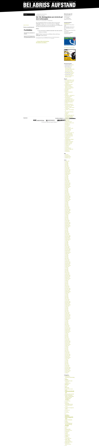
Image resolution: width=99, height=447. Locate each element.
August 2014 (67, 319)
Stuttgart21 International (69, 141)
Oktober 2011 (67, 356)
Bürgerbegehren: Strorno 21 (69, 99)
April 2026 (66, 165)
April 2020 (66, 244)
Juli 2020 (66, 241)
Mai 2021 (66, 230)
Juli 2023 (66, 201)
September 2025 (68, 173)
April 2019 (66, 257)
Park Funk (67, 126)
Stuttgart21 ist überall (68, 142)
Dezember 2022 (67, 209)
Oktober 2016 (67, 290)
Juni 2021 (66, 229)
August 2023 (67, 200)
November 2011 (67, 355)
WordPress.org (67, 157)
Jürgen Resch (67, 412)
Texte (35, 1)
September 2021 (68, 225)
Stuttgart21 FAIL (68, 140)
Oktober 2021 (67, 224)
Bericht (67, 384)
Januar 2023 (67, 208)
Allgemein (46, 37)
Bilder (66, 386)
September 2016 (68, 291)
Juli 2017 (66, 280)
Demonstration (69, 392)
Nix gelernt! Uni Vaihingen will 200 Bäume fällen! (69, 75)
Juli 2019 (66, 254)
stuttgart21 (66, 432)
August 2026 (67, 161)
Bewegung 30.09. (68, 88)
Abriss (66, 378)
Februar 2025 (67, 180)
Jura (32, 1)
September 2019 (68, 252)
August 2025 (67, 174)
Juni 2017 (66, 281)
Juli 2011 (66, 359)
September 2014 (68, 318)
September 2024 (68, 186)
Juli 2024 (66, 188)
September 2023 (68, 199)
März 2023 (67, 206)
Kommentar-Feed (68, 156)
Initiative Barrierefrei (68, 121)
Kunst (50, 1)
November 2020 (67, 236)
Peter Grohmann (68, 419)
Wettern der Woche (68, 441)
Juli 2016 (66, 293)
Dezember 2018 (67, 262)
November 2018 (67, 263)
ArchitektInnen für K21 (69, 84)
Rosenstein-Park (68, 130)
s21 (66, 428)
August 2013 (67, 332)
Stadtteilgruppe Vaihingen (69, 139)
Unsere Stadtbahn (68, 148)
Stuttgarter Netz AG (68, 143)
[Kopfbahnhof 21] (38, 121)
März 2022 (67, 219)
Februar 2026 (67, 167)
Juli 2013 (66, 333)
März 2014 (67, 324)
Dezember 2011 (67, 354)
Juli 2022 (66, 214)
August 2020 (67, 240)
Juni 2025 (66, 176)
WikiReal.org (67, 150)
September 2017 (68, 278)
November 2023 (67, 197)
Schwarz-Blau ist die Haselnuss (42, 41)
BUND (66, 390)
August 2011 (67, 358)
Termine (53, 1)
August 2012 (67, 345)
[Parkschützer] (50, 121)
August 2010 (67, 371)
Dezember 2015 (67, 301)
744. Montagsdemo (56, 37)
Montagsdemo (69, 417)
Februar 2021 (67, 233)
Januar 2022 (67, 221)
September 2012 (68, 344)
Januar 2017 (67, 287)
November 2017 (67, 276)
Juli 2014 (66, 320)
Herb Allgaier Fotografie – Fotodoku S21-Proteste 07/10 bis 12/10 (69, 117)
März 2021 (67, 232)
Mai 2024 (66, 190)
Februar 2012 (67, 352)
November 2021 (67, 223)
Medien (67, 416)
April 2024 (66, 191)
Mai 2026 (66, 164)
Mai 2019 (66, 256)
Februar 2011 (67, 365)
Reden (38, 1)
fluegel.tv (66, 402)
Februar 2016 (67, 299)
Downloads (29, 1)
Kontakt (57, 1)
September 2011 (67, 357)
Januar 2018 (67, 274)
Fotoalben (46, 1)
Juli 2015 (66, 307)
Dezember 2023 (67, 196)
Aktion (66, 379)
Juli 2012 (66, 346)
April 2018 (66, 270)
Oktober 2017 (67, 277)
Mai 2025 (66, 177)
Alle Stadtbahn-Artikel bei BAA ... (69, 47)
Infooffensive (67, 119)
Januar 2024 (67, 195)
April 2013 (66, 336)
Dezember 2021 (67, 222)
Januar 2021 (67, 234)
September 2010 (68, 370)
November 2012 (67, 342)
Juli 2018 (66, 267)
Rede (67, 425)
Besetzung (66, 385)
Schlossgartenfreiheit (68, 133)
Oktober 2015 (67, 303)
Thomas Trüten (67, 144)
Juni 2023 (66, 202)
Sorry (73, 64)
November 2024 (67, 184)
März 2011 (67, 364)
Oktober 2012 (67, 343)
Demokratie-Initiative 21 (69, 104)
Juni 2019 (66, 255)
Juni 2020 (66, 242)
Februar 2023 (67, 207)
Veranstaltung (67, 434)
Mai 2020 (66, 243)
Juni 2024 (66, 189)
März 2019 (67, 258)
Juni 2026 (66, 163)
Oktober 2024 (67, 185)
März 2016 (67, 298)
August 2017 (67, 279)
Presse (42, 1)
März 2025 (67, 179)
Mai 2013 (66, 335)
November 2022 (67, 210)
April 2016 (66, 297)
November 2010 (67, 368)
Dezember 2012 (67, 341)
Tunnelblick (67, 145)
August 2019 (67, 253)
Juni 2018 (66, 268)
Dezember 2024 (67, 183)
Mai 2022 (66, 217)
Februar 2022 (67, 220)
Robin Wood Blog (68, 129)
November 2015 (67, 302)
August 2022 (67, 213)
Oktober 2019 (67, 251)
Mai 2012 (66, 348)
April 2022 (66, 218)
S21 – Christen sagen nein (69, 132)
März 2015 (67, 311)
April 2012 (66, 349)
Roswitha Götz (50, 20)
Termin (66, 433)
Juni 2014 (66, 321)
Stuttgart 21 (67, 431)
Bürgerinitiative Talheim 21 (69, 100)
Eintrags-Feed (67, 155)
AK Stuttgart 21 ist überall (69, 81)
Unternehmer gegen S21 (69, 149)
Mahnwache (66, 414)
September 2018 (68, 265)
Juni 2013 (66, 334)
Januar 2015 (67, 313)
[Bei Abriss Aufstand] (49, 5)
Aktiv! (25, 1)
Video (66, 436)
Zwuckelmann (67, 151)
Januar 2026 (67, 168)
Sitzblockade (67, 429)
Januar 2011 (67, 366)
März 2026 (67, 166)
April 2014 (66, 323)
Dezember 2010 (67, 367)
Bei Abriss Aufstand (27, 9)
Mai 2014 (66, 322)
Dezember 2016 (67, 288)
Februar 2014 (67, 325)
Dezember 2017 (67, 275)
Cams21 (66, 103)
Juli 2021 (66, 228)
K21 (65, 413)
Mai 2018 (66, 269)
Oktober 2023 (67, 198)
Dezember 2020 (67, 235)
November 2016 (67, 289)
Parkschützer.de (67, 127)
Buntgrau (66, 94)
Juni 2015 (66, 308)
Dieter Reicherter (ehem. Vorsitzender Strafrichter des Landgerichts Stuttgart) (69, 397)
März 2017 (67, 285)
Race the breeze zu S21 (69, 128)
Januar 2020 (67, 247)
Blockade (67, 387)
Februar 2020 (67, 246)
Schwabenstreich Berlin (69, 134)
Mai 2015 (66, 309)
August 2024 (67, 187)
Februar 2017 (67, 286)
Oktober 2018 (67, 264)
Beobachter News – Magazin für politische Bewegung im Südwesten (69, 86)
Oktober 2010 (67, 369)
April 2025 (66, 178)
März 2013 (67, 337)
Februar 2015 (67, 312)
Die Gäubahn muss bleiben (40, 15)
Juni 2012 (66, 347)
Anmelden (66, 154)
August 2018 (67, 266)
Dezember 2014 (67, 314)
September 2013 (68, 331)
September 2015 (68, 304)
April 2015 (66, 310)
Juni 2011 (66, 360)
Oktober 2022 (67, 211)
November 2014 (67, 315)
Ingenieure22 (67, 120)
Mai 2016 (66, 296)
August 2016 (67, 292)
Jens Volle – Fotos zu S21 (69, 122)
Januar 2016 (67, 300)
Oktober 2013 (67, 330)
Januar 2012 (67, 353)
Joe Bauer (66, 411)
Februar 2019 (67, 259)
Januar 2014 (67, 326)
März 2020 (67, 245)
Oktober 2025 (67, 172)
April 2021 (66, 231)
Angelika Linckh (67, 383)
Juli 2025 (66, 175)
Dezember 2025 (67, 169)
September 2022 (68, 212)
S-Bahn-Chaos (67, 131)
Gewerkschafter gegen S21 (69, 115)
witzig (66, 445)
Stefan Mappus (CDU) (68, 430)
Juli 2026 (66, 162)
